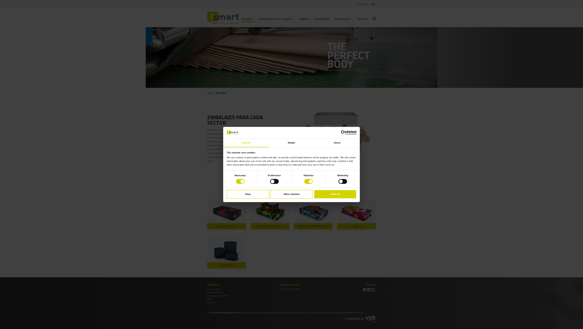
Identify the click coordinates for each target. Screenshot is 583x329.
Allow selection (291, 194)
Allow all (335, 194)
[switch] (274, 181)
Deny (248, 194)
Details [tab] (291, 142)
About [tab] (337, 142)
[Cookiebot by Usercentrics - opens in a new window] (343, 132)
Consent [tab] (246, 142)
